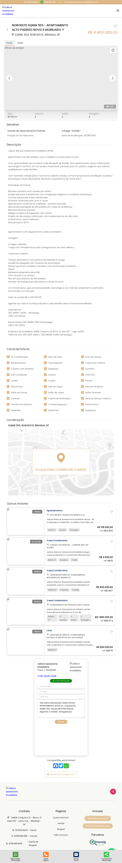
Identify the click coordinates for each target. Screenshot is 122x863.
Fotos (9, 42)
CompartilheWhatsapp (106, 859)
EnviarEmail (76, 859)
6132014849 (31, 2)
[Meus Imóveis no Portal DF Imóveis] (98, 844)
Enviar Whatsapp (62, 681)
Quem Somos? (61, 817)
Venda (61, 823)
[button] (9, 78)
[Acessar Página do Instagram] (113, 792)
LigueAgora (45, 859)
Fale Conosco (61, 834)
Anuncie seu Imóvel (97, 818)
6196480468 (49, 2)
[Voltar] (7, 30)
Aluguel (61, 829)
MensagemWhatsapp (15, 859)
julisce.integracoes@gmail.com (82, 2)
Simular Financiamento (62, 774)
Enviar (61, 721)
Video (20, 42)
